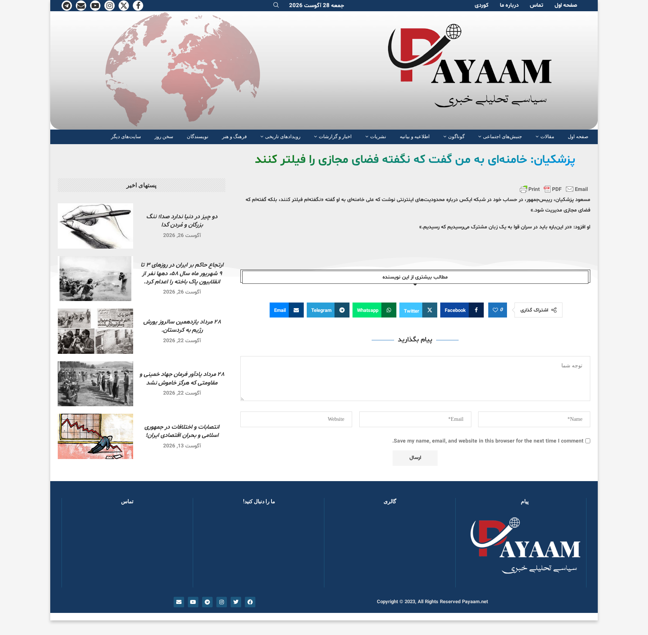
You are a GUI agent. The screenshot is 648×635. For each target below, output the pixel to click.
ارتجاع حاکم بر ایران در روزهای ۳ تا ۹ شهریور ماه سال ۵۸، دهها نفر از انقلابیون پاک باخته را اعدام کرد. (182, 273)
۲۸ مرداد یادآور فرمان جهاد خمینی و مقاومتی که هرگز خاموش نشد (182, 378)
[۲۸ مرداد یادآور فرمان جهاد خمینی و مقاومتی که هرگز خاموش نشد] (95, 384)
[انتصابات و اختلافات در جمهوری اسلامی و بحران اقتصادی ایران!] (95, 436)
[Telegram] (67, 5)
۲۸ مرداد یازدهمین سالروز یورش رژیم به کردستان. (182, 326)
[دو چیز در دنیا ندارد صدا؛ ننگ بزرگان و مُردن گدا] (95, 226)
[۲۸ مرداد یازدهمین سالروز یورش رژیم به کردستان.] (95, 331)
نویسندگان (197, 136)
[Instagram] (109, 5)
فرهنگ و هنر (234, 136)
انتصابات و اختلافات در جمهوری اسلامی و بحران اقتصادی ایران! (181, 431)
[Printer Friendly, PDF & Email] (554, 189)
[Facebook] (138, 5)
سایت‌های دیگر (126, 136)
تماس (536, 5)
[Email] (81, 5)
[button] (342, 549)
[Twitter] (123, 5)
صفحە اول (566, 5)
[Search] (276, 5)
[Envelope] (179, 602)
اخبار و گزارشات (335, 136)
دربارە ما (509, 5)
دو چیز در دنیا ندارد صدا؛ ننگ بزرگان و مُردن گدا (182, 221)
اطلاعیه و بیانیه (415, 136)
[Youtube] (95, 5)
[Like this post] (495, 310)
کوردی (482, 5)
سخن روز (163, 136)
